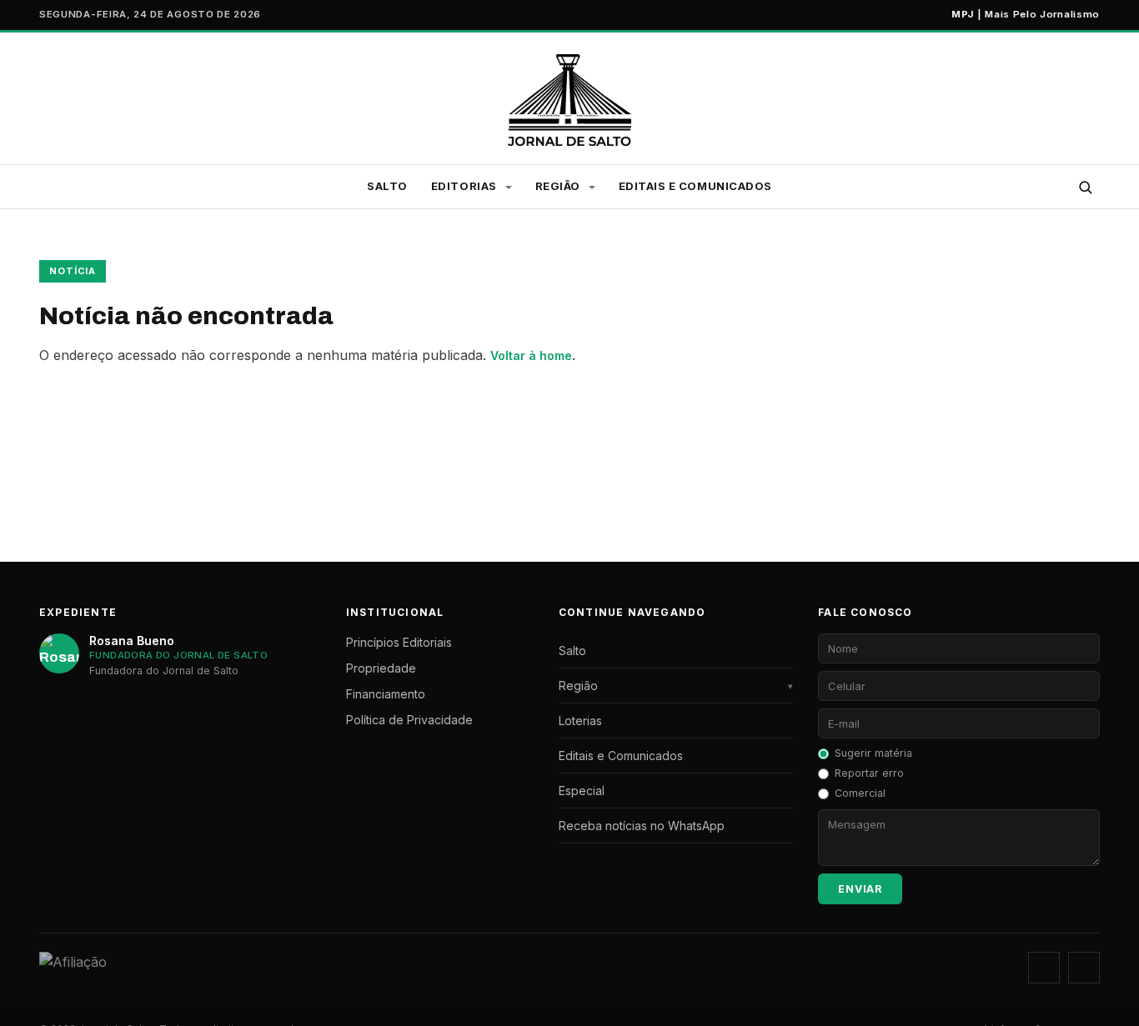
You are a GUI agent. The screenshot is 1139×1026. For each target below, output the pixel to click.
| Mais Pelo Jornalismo (1025, 14)
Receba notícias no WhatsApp (642, 825)
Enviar (860, 889)
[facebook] (1084, 967)
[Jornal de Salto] (570, 100)
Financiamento (385, 694)
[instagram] (1044, 967)
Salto (387, 186)
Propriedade (381, 668)
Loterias (580, 720)
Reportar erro (869, 773)
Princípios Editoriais (399, 642)
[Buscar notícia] (1085, 187)
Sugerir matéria (873, 753)
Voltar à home (531, 355)
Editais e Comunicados (695, 186)
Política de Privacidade (409, 720)
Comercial (860, 793)
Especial (582, 790)
